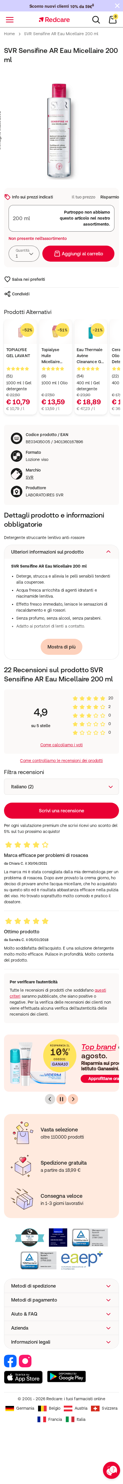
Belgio (54, 1408)
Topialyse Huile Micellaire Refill (50, 356)
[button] (61, 552)
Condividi (20, 294)
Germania (25, 1408)
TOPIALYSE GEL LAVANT (18, 352)
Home (9, 33)
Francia (55, 1419)
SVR (29, 477)
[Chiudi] (117, 5)
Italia (81, 1419)
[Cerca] (96, 19)
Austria (81, 1408)
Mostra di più (61, 646)
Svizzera (110, 1408)
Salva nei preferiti (28, 279)
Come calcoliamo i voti (61, 745)
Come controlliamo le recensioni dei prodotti (61, 760)
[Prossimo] (73, 1099)
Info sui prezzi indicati (32, 197)
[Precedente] (50, 1099)
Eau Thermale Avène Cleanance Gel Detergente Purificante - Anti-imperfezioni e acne (91, 356)
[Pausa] (61, 1099)
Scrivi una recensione (61, 810)
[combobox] (24, 254)
